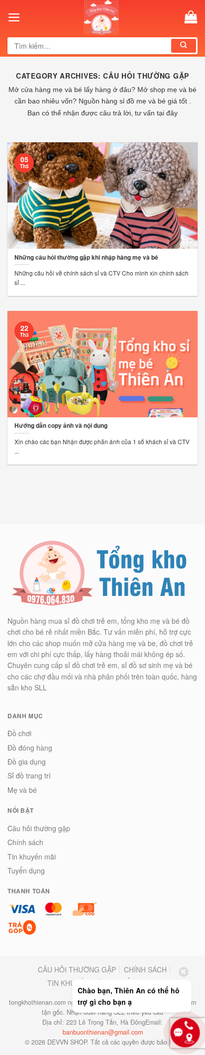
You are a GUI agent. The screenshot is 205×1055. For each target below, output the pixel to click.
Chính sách (25, 842)
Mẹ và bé (22, 790)
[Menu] (14, 17)
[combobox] (90, 46)
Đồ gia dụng (26, 762)
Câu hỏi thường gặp (38, 828)
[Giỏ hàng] (191, 17)
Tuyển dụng (26, 870)
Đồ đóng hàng (29, 748)
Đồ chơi (19, 733)
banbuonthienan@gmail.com (103, 1032)
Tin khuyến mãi (31, 857)
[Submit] (183, 46)
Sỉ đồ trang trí (29, 775)
